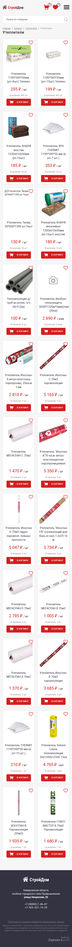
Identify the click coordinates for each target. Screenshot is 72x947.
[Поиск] (65, 19)
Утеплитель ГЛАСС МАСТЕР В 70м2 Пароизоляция (53, 825)
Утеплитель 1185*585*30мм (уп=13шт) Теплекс (53, 77)
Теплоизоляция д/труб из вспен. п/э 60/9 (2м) (19, 302)
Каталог (18, 28)
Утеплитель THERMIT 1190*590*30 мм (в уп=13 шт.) (18, 749)
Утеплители (31, 28)
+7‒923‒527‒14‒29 (36, 907)
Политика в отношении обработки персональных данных (36, 922)
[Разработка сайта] (58, 940)
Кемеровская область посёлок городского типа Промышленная (36, 894)
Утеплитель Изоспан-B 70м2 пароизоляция (53, 676)
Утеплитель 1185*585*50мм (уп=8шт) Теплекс (18, 77)
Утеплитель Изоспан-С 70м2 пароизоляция (53, 379)
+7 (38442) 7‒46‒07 (36, 904)
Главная (7, 28)
